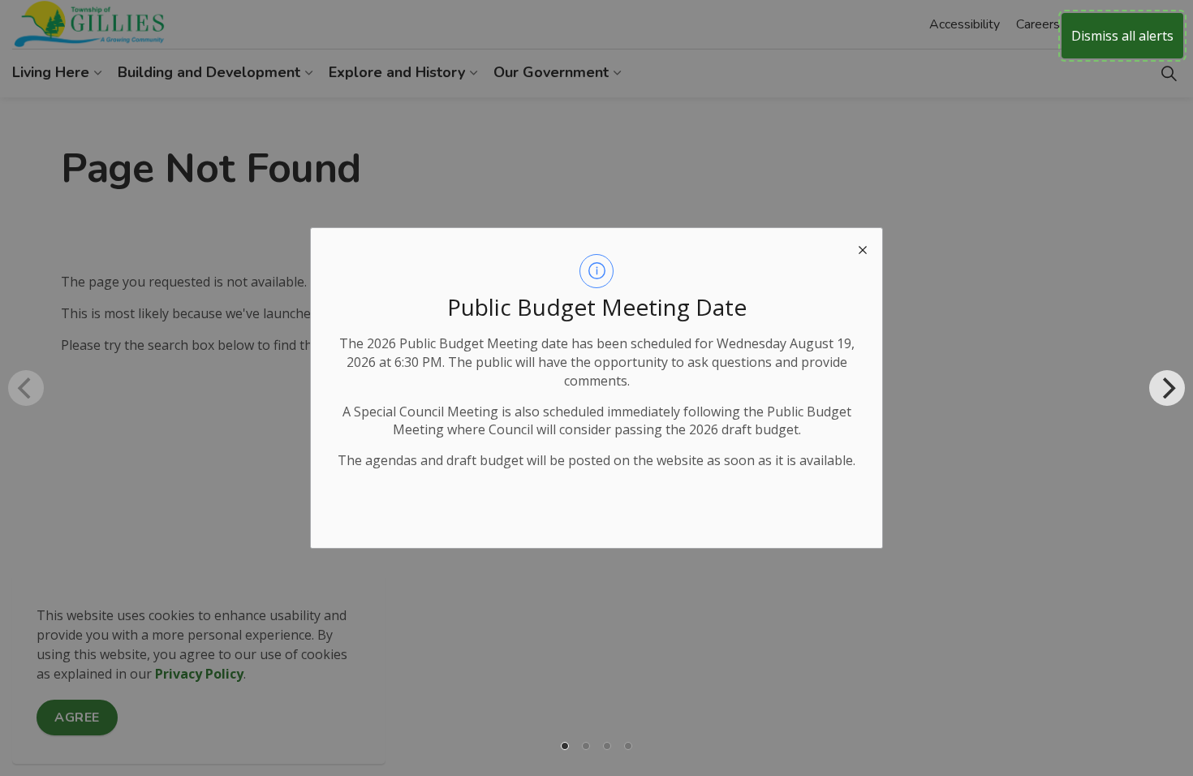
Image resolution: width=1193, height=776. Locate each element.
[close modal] (862, 247)
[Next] (1167, 388)
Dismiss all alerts (1122, 36)
